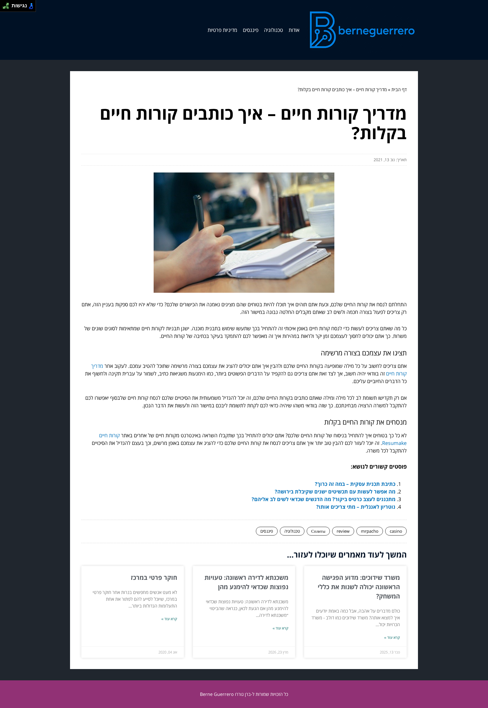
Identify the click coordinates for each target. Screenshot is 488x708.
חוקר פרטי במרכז (154, 577)
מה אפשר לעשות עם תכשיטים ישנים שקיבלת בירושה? (335, 491)
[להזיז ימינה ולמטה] (7, 7)
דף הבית (399, 89)
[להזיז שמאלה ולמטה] (4, 7)
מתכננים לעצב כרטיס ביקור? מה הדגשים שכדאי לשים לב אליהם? (323, 499)
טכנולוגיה (273, 30)
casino (396, 531)
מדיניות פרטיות (222, 30)
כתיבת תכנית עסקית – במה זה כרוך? (355, 483)
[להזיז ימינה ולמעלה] (7, 4)
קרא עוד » (392, 637)
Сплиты (318, 531)
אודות (294, 30)
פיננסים (250, 30)
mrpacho (369, 531)
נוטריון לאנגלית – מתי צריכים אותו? (355, 506)
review (343, 531)
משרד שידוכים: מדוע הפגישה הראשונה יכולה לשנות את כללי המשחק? (359, 586)
